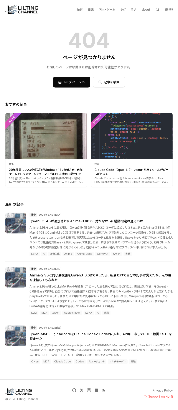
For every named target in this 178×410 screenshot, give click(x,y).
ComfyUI (102, 253)
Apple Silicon (72, 312)
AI (44, 253)
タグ (123, 9)
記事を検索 (112, 82)
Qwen (116, 253)
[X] (81, 390)
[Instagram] (89, 390)
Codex (80, 361)
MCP (46, 361)
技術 (80, 9)
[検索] (157, 9)
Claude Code (62, 361)
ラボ (133, 9)
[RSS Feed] (103, 390)
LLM (34, 312)
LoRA (34, 253)
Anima (68, 253)
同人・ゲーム (107, 9)
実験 (127, 253)
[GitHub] (74, 390)
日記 (91, 9)
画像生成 (54, 253)
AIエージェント (97, 361)
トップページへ (74, 82)
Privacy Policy (163, 390)
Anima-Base (84, 253)
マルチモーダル (117, 361)
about (146, 9)
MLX (44, 312)
